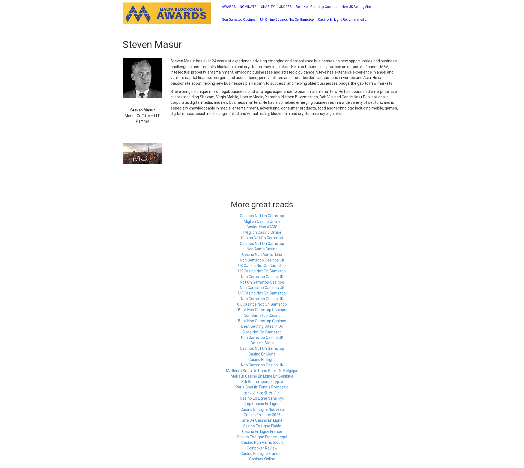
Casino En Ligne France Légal (262, 437)
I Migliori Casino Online (262, 232)
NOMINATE (248, 7)
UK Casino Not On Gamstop (262, 265)
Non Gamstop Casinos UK (262, 260)
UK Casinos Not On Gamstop (262, 304)
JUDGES (285, 7)
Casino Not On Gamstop (262, 238)
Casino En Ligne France (262, 431)
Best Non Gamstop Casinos (316, 7)
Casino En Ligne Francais (262, 453)
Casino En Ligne (262, 354)
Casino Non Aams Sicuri (262, 442)
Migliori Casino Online (262, 221)
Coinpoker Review (262, 448)
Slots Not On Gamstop (262, 332)
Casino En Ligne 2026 (262, 415)
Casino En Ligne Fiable (262, 426)
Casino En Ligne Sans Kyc (262, 398)
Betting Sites (262, 343)
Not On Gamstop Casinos (262, 282)
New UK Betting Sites (357, 7)
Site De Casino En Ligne (262, 420)
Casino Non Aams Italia (262, 254)
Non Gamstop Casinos (239, 20)
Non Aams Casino (262, 249)
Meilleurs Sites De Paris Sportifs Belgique (262, 371)
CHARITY (268, 7)
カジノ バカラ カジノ (262, 393)
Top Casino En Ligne (262, 404)
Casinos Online (262, 459)
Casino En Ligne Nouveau (262, 409)
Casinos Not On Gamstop (262, 216)
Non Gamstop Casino (262, 315)
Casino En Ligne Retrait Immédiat (343, 20)
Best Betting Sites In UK (262, 326)
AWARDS (229, 7)
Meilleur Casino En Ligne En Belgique (262, 376)
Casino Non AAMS (262, 227)
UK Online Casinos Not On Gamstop (287, 20)
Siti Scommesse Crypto (262, 381)
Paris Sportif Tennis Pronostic (262, 387)
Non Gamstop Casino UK (262, 277)
